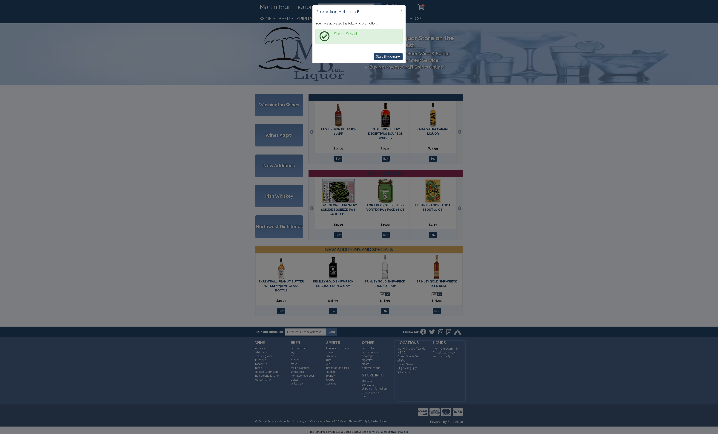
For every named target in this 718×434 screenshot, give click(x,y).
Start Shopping (387, 56)
